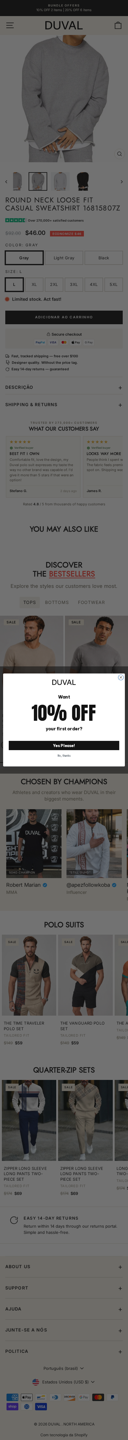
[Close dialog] (121, 677)
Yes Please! (64, 745)
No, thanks (64, 756)
